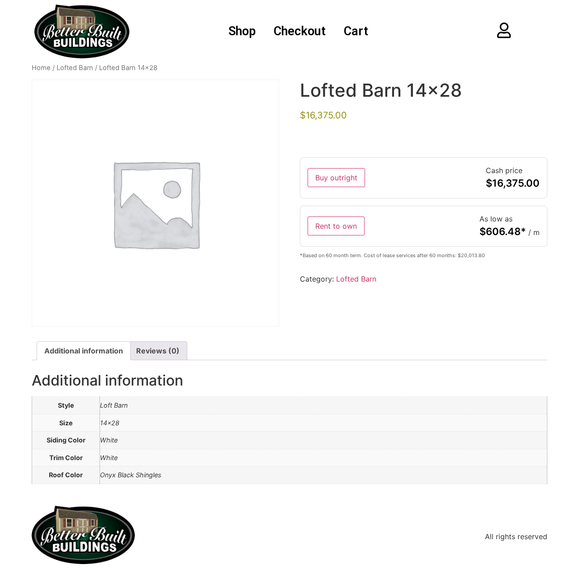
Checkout (300, 31)
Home (41, 68)
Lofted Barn (75, 68)
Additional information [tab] (83, 350)
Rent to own (336, 226)
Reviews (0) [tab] (158, 350)
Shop (242, 31)
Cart (356, 31)
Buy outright (336, 177)
